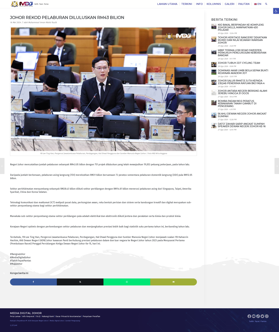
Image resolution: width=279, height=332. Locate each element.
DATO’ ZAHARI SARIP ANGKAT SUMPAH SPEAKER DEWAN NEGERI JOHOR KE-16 (241, 125)
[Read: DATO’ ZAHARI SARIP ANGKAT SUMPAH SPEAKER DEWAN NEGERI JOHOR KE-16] (214, 125)
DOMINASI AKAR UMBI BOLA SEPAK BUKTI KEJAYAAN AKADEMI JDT (243, 71)
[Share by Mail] (173, 281)
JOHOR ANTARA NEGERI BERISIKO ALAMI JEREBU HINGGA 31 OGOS (242, 92)
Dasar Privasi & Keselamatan (68, 316)
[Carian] (266, 4)
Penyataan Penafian (91, 316)
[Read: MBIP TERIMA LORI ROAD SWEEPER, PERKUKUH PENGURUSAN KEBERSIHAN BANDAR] (214, 52)
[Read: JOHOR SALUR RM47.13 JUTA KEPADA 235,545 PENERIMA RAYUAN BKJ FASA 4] (214, 82)
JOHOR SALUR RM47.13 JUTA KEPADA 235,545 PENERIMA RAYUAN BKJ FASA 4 (241, 82)
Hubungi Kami (48, 316)
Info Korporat (28, 316)
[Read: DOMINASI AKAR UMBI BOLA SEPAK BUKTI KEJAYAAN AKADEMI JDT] (214, 72)
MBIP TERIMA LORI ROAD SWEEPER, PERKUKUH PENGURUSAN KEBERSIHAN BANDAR (242, 53)
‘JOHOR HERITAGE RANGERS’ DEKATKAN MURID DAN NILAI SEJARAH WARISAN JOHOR (242, 40)
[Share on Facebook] (33, 281)
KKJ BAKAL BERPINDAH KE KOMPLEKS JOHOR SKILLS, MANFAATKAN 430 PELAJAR (241, 27)
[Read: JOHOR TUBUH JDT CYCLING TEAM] (214, 64)
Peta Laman (15, 316)
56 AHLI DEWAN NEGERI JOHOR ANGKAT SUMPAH (242, 115)
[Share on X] (80, 281)
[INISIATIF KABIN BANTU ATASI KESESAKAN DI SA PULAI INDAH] (2, 166)
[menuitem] (167, 4)
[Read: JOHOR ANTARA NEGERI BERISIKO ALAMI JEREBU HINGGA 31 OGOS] (214, 92)
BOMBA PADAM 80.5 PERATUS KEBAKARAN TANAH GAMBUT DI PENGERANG (237, 104)
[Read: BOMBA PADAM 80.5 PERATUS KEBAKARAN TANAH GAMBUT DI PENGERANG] (214, 102)
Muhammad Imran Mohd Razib (42, 22)
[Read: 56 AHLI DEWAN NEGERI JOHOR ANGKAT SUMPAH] (214, 115)
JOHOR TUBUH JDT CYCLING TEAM (239, 63)
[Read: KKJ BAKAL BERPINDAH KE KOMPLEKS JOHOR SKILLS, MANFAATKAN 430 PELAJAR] (214, 26)
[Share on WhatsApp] (126, 281)
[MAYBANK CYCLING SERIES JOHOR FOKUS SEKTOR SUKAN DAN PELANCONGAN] (276, 166)
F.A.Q (38, 316)
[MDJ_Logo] (29, 4)
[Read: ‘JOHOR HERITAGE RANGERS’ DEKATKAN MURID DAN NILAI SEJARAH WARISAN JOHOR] (214, 39)
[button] (276, 11)
